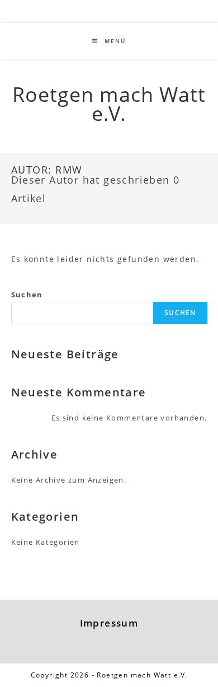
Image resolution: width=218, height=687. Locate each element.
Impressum (109, 622)
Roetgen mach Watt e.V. (109, 104)
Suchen (27, 294)
